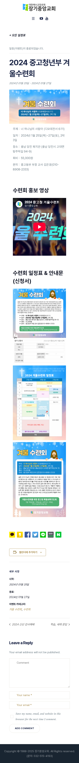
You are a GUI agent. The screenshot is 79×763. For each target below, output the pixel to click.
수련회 (26, 609)
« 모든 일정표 (17, 35)
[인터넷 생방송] (41, 18)
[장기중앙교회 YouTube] (47, 18)
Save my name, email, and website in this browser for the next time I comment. (38, 716)
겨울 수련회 (15, 609)
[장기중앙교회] (39, 7)
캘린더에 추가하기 (28, 552)
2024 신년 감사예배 (22, 624)
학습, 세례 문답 (59, 624)
